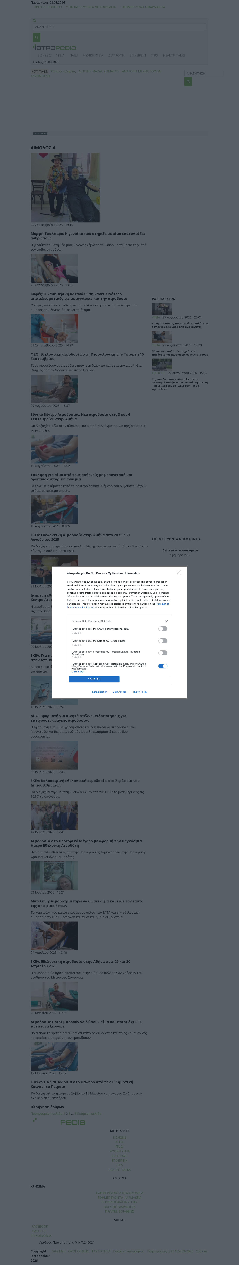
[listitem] (119, 621)
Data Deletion (99, 691)
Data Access (119, 691)
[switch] (162, 628)
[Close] (180, 573)
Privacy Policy (139, 691)
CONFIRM (94, 679)
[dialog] (119, 632)
